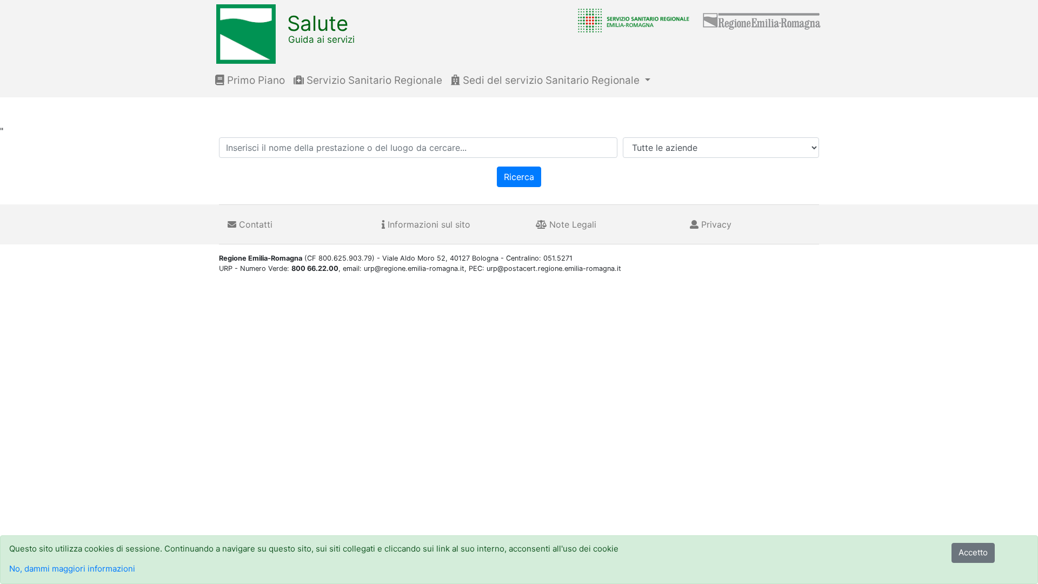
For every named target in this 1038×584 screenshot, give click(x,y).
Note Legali (571, 224)
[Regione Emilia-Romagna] (762, 20)
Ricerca (519, 176)
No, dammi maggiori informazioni (72, 568)
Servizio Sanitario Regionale (373, 80)
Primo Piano (254, 80)
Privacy (714, 224)
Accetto (973, 552)
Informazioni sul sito (427, 224)
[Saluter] (631, 20)
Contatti (254, 224)
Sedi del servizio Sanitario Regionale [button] (551, 80)
